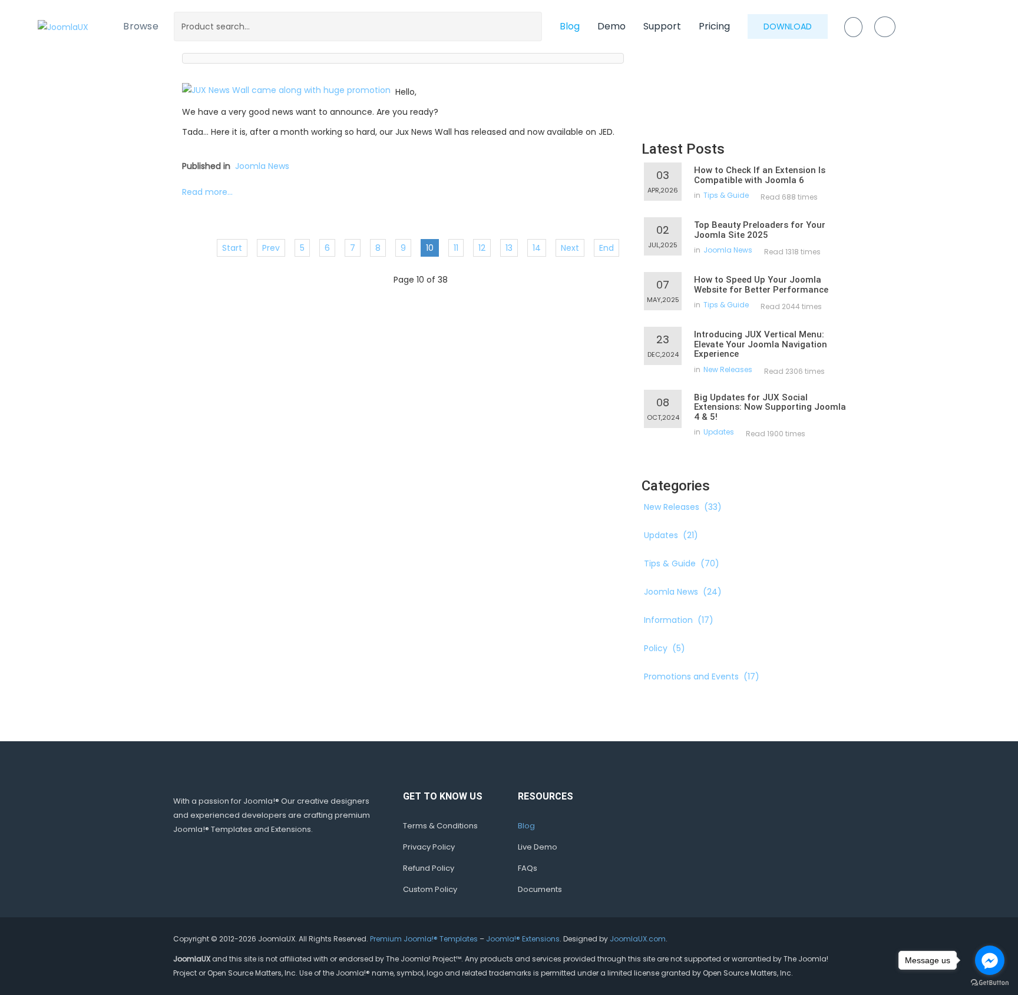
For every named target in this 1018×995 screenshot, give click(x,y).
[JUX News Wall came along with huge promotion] (286, 89)
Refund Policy (428, 868)
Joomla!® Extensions (523, 939)
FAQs (527, 868)
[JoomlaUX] (63, 26)
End (606, 248)
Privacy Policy (429, 847)
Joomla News (262, 166)
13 (509, 248)
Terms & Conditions (440, 825)
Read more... (207, 192)
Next (570, 248)
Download (788, 26)
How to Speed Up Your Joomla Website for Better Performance (761, 284)
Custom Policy (430, 889)
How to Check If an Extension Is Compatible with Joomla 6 (759, 175)
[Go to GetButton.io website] (990, 983)
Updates (718, 432)
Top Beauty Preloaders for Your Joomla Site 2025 (759, 230)
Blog (570, 26)
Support (662, 26)
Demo (611, 26)
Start (232, 248)
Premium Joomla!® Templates (424, 939)
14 (537, 248)
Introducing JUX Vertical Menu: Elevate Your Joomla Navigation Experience (760, 344)
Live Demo (537, 847)
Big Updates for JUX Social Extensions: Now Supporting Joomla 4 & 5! (770, 407)
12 (481, 248)
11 (456, 248)
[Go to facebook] (989, 960)
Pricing (714, 26)
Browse (140, 26)
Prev (271, 248)
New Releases (727, 369)
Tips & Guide (726, 195)
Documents (540, 889)
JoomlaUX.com (638, 939)
